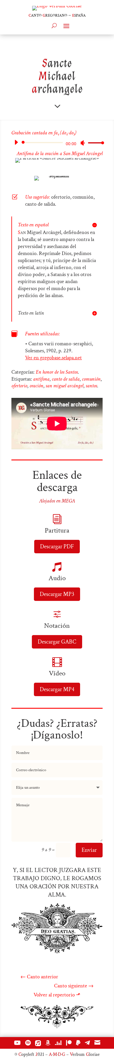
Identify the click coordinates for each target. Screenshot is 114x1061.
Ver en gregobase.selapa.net (53, 357)
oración (36, 385)
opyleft (26, 1054)
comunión (91, 379)
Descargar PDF (57, 546)
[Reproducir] (16, 142)
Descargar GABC (57, 642)
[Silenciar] (82, 142)
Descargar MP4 (57, 689)
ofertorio (19, 385)
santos (91, 385)
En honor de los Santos (57, 372)
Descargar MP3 (57, 594)
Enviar (89, 850)
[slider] (94, 142)
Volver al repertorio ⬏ (57, 994)
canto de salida (66, 379)
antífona (41, 379)
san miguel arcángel (64, 385)
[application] (57, 142)
